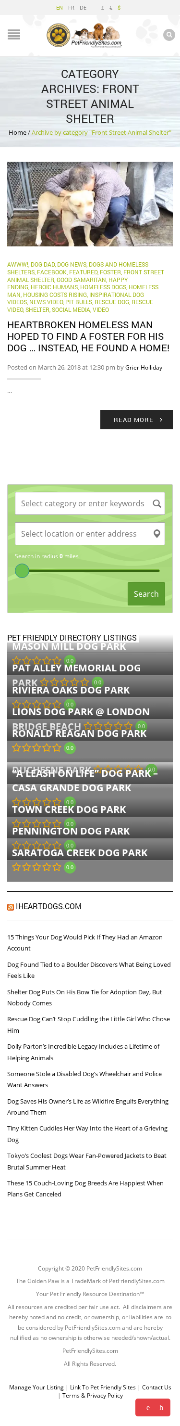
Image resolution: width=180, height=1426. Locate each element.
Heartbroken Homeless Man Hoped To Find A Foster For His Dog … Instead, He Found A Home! (88, 336)
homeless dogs (103, 287)
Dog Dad (43, 264)
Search (146, 594)
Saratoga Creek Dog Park (79, 852)
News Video (46, 302)
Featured (83, 272)
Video (101, 309)
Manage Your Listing (36, 1387)
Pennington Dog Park (71, 830)
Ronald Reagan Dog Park (79, 733)
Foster (110, 272)
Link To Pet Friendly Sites (103, 1387)
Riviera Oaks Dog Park (71, 689)
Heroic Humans (54, 287)
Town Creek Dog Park (69, 809)
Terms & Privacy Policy (92, 1395)
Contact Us (156, 1387)
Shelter (37, 309)
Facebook (52, 272)
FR (71, 7)
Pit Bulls (78, 302)
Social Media (71, 309)
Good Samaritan (81, 279)
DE (83, 7)
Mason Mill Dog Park (69, 646)
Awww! (17, 264)
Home (17, 132)
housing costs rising (55, 294)
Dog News (71, 264)
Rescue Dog (112, 302)
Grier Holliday (143, 367)
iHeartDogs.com (49, 906)
